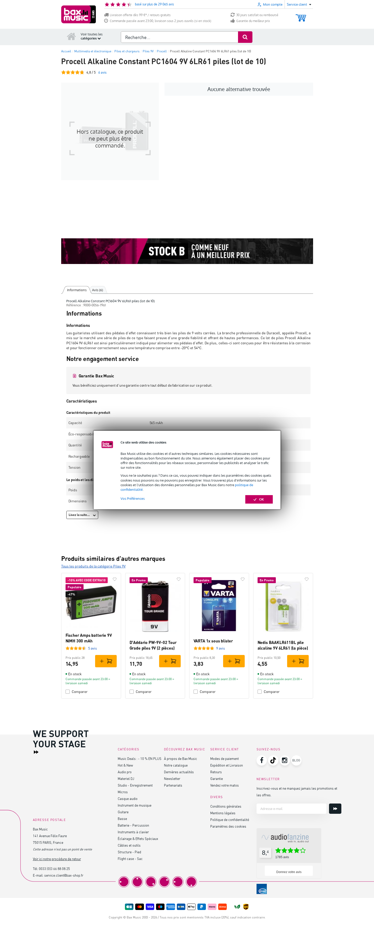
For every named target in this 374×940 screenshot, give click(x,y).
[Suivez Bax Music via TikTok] (273, 760)
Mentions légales (222, 813)
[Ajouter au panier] (106, 661)
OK (261, 499)
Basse (122, 818)
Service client (224, 749)
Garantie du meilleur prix (253, 21)
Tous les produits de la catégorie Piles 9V (93, 566)
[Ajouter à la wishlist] (115, 579)
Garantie (216, 778)
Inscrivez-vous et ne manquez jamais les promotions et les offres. (297, 791)
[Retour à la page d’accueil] (71, 36)
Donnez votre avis (289, 872)
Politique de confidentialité (229, 819)
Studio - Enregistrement (135, 785)
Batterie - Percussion (133, 825)
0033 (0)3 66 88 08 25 (54, 868)
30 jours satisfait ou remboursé (257, 15)
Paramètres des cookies (228, 826)
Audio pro (125, 772)
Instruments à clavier (133, 832)
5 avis (92, 648)
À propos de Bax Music (180, 758)
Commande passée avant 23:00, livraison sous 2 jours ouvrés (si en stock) (160, 21)
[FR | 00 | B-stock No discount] (187, 251)
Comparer (80, 691)
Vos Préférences (133, 498)
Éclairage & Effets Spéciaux (138, 838)
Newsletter (172, 778)
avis (102, 72)
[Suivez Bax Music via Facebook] (262, 760)
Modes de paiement (224, 758)
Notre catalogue (176, 765)
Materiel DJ (126, 778)
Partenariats (173, 785)
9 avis (220, 648)
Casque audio (128, 798)
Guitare (123, 812)
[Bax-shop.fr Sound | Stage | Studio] (78, 14)
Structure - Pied (129, 852)
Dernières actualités (179, 772)
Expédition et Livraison (226, 765)
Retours (216, 772)
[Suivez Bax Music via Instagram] (285, 760)
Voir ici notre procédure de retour (57, 859)
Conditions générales (225, 806)
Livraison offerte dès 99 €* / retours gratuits (140, 15)
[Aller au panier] (301, 15)
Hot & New (125, 765)
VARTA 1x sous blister (213, 640)
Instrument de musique (134, 805)
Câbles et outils (129, 845)
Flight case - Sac (130, 858)
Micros (123, 792)
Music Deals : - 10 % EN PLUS (139, 758)
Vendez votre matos (224, 785)
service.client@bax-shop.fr (63, 875)
